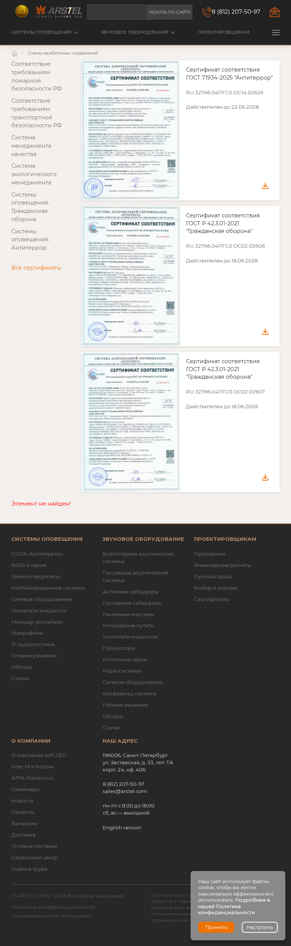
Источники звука (125, 659)
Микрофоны (27, 633)
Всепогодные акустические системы (138, 557)
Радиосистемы (122, 671)
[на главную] (15, 53)
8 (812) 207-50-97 (236, 11)
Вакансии (24, 823)
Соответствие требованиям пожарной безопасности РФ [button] (36, 76)
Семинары (25, 789)
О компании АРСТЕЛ (38, 755)
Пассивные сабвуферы (132, 603)
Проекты (22, 812)
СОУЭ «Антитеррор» (37, 554)
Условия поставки (34, 846)
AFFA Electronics (32, 778)
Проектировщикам (223, 32)
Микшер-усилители (37, 622)
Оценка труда (29, 869)
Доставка (23, 835)
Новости (22, 801)
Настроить (260, 927)
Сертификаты (211, 599)
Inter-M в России (32, 766)
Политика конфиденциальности (53, 907)
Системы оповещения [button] (41, 32)
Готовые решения (34, 656)
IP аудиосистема (33, 644)
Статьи (20, 678)
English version (122, 827)
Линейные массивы (128, 614)
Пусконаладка (213, 576)
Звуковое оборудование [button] (135, 32)
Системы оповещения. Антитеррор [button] (30, 239)
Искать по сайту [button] (170, 12)
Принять (216, 927)
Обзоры (21, 667)
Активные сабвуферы (130, 592)
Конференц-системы (129, 693)
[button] (276, 32)
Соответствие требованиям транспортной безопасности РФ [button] (36, 113)
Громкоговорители (35, 576)
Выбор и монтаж (215, 588)
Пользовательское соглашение (51, 916)
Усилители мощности (38, 610)
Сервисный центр (34, 857)
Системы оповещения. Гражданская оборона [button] (30, 207)
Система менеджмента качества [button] (31, 146)
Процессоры (119, 648)
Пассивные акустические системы (135, 576)
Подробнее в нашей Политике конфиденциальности (234, 906)
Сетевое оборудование (41, 599)
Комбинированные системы (48, 588)
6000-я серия (28, 565)
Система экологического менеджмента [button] (33, 174)
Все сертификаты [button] (36, 267)
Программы (209, 554)
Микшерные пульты (128, 625)
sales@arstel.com (125, 791)
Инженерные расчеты (222, 565)
